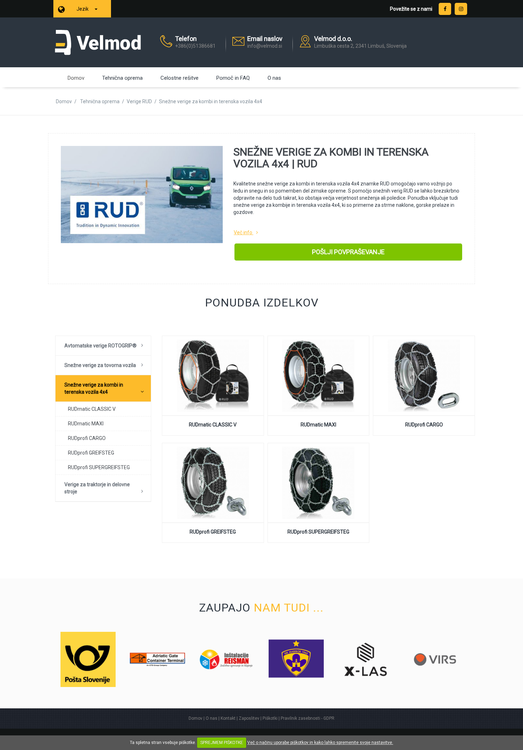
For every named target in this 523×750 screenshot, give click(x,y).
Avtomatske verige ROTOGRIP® (100, 345)
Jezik (83, 9)
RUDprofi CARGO (87, 438)
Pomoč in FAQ (233, 78)
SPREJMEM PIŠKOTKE (221, 742)
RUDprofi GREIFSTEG (91, 453)
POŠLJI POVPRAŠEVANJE (348, 252)
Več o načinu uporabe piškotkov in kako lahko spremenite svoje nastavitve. (320, 742)
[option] (88, 659)
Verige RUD (139, 101)
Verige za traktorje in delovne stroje (97, 488)
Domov (76, 78)
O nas (274, 78)
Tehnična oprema (122, 78)
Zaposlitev (249, 718)
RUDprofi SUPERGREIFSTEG (99, 467)
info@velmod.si (264, 46)
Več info (243, 232)
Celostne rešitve (179, 78)
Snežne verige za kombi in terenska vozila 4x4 (93, 388)
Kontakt (228, 718)
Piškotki (270, 718)
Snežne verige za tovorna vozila (100, 365)
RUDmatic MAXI (86, 423)
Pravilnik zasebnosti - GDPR (307, 718)
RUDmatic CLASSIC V (92, 409)
